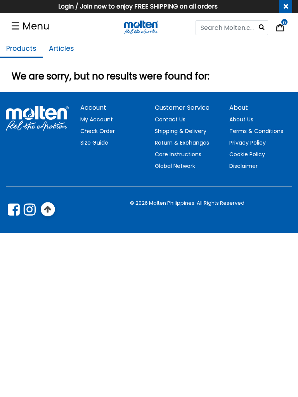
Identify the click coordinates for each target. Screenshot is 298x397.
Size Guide (94, 143)
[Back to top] (48, 209)
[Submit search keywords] (262, 27)
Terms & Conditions (256, 131)
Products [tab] (21, 48)
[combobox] (232, 27)
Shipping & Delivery (180, 131)
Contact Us (170, 119)
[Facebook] (14, 209)
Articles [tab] (61, 48)
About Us (241, 119)
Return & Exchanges (182, 143)
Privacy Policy (247, 143)
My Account (96, 119)
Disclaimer (243, 166)
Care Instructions (178, 154)
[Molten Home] (141, 26)
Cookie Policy (247, 154)
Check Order (97, 131)
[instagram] (30, 209)
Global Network (175, 166)
